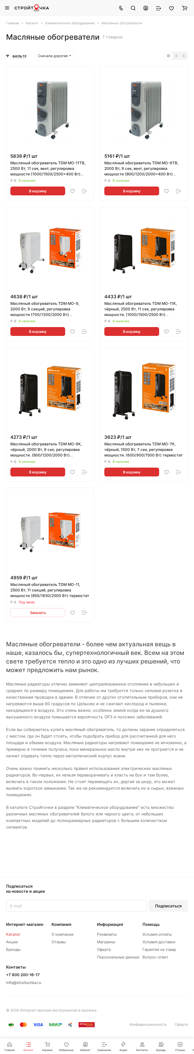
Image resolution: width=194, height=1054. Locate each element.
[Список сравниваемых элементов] (158, 7)
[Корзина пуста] (184, 7)
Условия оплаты (157, 934)
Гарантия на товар (159, 949)
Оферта (104, 949)
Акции (12, 942)
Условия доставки (158, 942)
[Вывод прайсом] (183, 56)
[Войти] (145, 7)
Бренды (13, 949)
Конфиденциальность (148, 1024)
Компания (61, 924)
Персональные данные (118, 957)
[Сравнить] (84, 191)
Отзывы (59, 942)
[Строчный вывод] (176, 56)
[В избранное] (72, 191)
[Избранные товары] (171, 7)
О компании (63, 934)
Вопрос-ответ (155, 957)
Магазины (106, 942)
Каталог (13, 934)
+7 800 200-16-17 (23, 975)
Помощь (151, 924)
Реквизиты (107, 934)
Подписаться (168, 905)
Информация (110, 924)
